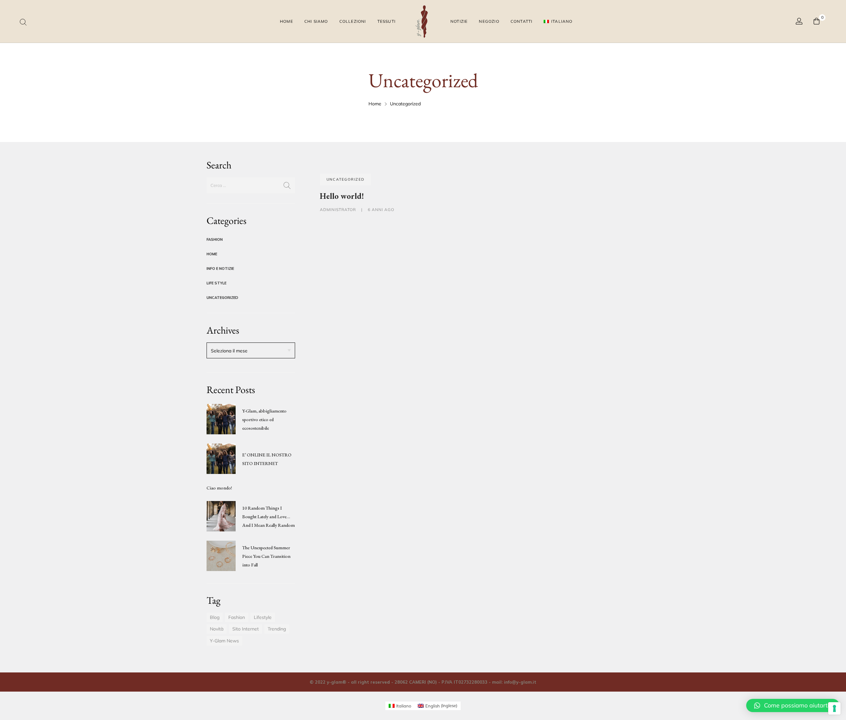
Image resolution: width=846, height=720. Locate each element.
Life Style (216, 283)
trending (277, 629)
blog (214, 617)
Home (286, 21)
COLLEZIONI (352, 21)
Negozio (489, 21)
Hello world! (342, 196)
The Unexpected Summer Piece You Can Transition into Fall (266, 556)
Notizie (459, 21)
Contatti (522, 21)
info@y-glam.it (520, 682)
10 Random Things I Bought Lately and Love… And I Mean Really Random (268, 516)
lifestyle (263, 617)
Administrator (338, 209)
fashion (236, 617)
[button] (792, 705)
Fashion (215, 239)
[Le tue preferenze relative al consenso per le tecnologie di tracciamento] (834, 708)
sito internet (245, 629)
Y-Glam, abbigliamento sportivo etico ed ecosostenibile (264, 419)
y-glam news (224, 641)
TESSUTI (386, 21)
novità (216, 629)
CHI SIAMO (316, 21)
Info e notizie (220, 268)
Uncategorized (222, 297)
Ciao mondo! (219, 488)
